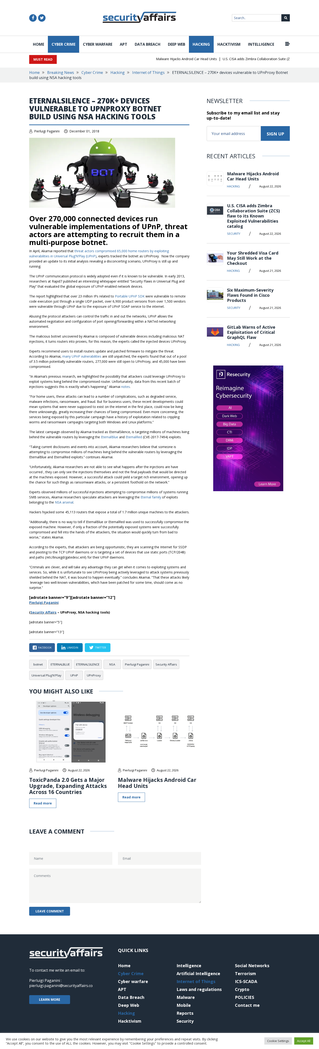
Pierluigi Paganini (47, 131)
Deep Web (176, 44)
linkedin (72, 647)
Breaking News (60, 72)
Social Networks (252, 965)
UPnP (74, 675)
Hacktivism (229, 44)
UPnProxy (94, 675)
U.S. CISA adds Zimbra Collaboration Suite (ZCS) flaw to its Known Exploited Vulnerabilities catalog (253, 216)
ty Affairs (49, 612)
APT (123, 44)
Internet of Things (148, 72)
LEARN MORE (49, 999)
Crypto (242, 989)
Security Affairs (166, 664)
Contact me (247, 1005)
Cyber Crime (63, 44)
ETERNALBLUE (60, 664)
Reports (185, 1013)
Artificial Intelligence (198, 973)
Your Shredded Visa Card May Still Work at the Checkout (252, 258)
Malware (186, 997)
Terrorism (245, 973)
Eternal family (151, 497)
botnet (38, 664)
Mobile (184, 1005)
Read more (43, 803)
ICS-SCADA (246, 981)
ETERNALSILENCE (87, 664)
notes (125, 386)
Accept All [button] (303, 1041)
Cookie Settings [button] (278, 1041)
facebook (45, 647)
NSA (112, 664)
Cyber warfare (97, 44)
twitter (100, 647)
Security (233, 233)
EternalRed (134, 437)
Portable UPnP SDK (130, 296)
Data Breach (147, 44)
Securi (36, 612)
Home (38, 44)
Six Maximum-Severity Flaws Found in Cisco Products (250, 295)
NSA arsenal (64, 502)
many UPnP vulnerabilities (81, 356)
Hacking (201, 44)
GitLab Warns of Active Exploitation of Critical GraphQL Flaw (251, 332)
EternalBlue (109, 437)
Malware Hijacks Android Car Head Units (177, 59)
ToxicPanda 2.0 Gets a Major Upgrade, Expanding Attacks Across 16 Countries (68, 786)
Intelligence (261, 44)
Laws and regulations (199, 989)
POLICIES (244, 997)
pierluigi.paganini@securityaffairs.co (61, 985)
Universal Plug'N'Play (46, 675)
